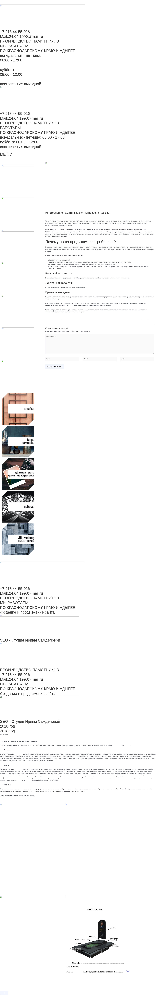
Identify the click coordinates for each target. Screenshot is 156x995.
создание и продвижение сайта (27, 612)
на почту (19, 780)
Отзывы (101, 150)
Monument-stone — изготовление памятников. (14, 1)
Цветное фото (68, 150)
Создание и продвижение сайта (27, 693)
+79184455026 (117, 745)
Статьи (90, 150)
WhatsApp (127, 745)
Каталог (60, 150)
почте (8, 776)
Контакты (95, 150)
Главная (55, 150)
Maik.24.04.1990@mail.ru (21, 36)
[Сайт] (137, 359)
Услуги (84, 150)
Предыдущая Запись (56, 319)
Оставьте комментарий (52, 216)
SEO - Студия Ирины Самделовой (30, 640)
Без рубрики (64, 216)
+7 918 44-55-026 (15, 32)
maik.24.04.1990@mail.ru (76, 776)
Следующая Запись (144, 319)
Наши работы (77, 150)
